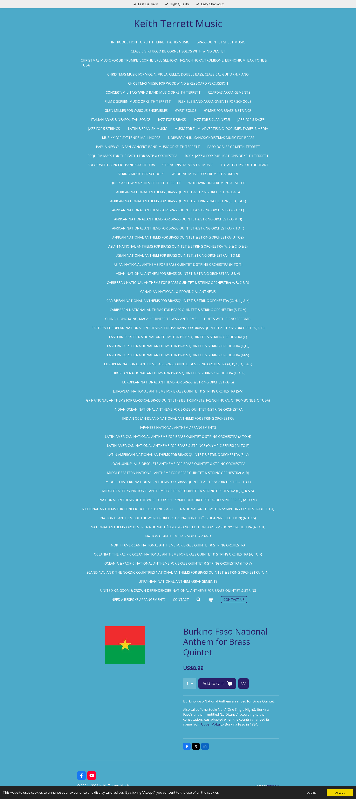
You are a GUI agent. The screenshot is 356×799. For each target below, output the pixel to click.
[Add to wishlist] (243, 683)
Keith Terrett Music (178, 23)
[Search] (199, 599)
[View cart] (210, 599)
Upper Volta (210, 724)
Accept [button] (340, 792)
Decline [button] (311, 792)
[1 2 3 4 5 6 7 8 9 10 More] (189, 683)
